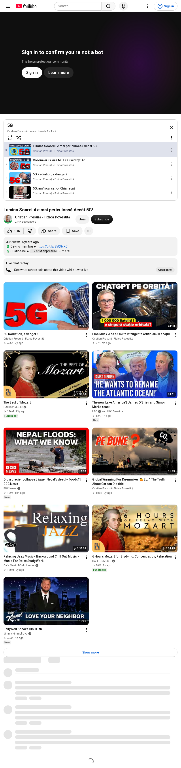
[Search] (108, 6)
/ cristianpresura (45, 251)
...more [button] (64, 251)
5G (10, 125)
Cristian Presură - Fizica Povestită (27, 131)
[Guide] (8, 6)
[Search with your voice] (123, 6)
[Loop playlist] (10, 137)
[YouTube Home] (26, 6)
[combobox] (79, 6)
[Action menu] (171, 137)
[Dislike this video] (30, 231)
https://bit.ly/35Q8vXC (52, 246)
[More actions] (88, 231)
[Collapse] (171, 127)
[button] (90, 266)
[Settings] (147, 6)
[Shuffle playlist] (18, 137)
